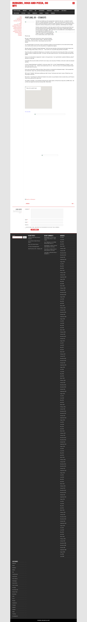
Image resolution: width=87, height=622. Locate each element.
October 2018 (62, 314)
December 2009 (63, 543)
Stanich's (20, 31)
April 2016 (62, 376)
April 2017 (62, 349)
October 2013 (62, 442)
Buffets (30, 10)
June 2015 (62, 398)
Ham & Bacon (56, 10)
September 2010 (63, 523)
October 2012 (62, 468)
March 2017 (62, 351)
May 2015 (62, 400)
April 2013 (62, 455)
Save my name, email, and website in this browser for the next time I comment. (42, 227)
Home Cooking (16, 13)
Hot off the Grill (17, 10)
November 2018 (63, 312)
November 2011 (63, 492)
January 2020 (62, 290)
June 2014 (62, 424)
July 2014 (62, 422)
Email (26, 222)
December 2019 (63, 292)
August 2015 (62, 393)
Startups (13, 609)
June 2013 (62, 450)
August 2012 (62, 472)
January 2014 (62, 435)
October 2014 (62, 415)
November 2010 (63, 518)
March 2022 (62, 246)
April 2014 (62, 428)
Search (13, 235)
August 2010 (62, 525)
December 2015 (63, 384)
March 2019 (62, 305)
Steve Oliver (46, 249)
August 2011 (62, 499)
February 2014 (62, 433)
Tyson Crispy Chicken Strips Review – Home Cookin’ (50, 238)
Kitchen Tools (14, 591)
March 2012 (62, 483)
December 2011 (63, 490)
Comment (27, 209)
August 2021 (62, 261)
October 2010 (62, 521)
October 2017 (62, 338)
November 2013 (63, 439)
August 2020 (62, 279)
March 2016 (62, 378)
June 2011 (62, 503)
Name (26, 219)
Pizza (29, 13)
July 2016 (62, 369)
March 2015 (62, 404)
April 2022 (62, 244)
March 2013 (62, 457)
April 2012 (62, 481)
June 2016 (62, 371)
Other (13, 596)
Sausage (41, 13)
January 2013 (62, 461)
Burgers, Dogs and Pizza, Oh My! (30, 4)
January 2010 (62, 540)
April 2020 (62, 283)
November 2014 (63, 413)
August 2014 (62, 420)
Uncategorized (15, 616)
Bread (13, 565)
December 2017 (63, 336)
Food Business (41, 10)
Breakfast (25, 10)
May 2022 (62, 241)
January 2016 (62, 382)
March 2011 (62, 510)
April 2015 (62, 402)
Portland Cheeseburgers (17, 28)
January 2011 (62, 514)
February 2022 (62, 248)
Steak (13, 611)
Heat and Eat (64, 10)
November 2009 (63, 545)
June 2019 (62, 299)
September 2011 (63, 496)
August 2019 (62, 296)
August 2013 (62, 446)
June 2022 (62, 239)
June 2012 (62, 477)
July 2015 (62, 395)
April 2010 (62, 534)
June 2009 (62, 556)
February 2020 (62, 288)
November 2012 (63, 466)
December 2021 (63, 252)
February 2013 (62, 459)
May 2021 (62, 266)
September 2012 (63, 470)
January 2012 (62, 488)
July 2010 (62, 527)
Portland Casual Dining (18, 27)
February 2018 (62, 332)
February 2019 (62, 307)
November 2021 (63, 255)
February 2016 (62, 380)
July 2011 (62, 501)
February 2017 (62, 354)
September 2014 (63, 417)
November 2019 (63, 294)
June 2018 (62, 323)
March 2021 (62, 270)
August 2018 (62, 318)
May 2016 (62, 373)
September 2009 (63, 549)
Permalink (20, 35)
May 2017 (62, 347)
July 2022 (62, 237)
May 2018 (62, 325)
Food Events (14, 576)
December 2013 (63, 437)
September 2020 (63, 277)
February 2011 (62, 512)
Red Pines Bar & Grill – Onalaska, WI (35, 248)
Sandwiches (34, 13)
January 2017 (62, 356)
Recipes (13, 600)
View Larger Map (27, 111)
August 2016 (62, 367)
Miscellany (14, 594)
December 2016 (63, 358)
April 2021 (62, 268)
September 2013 (63, 444)
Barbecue (14, 563)
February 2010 (62, 538)
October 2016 (62, 362)
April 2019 (62, 303)
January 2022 (62, 250)
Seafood (46, 13)
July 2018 (62, 321)
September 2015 (63, 391)
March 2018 (62, 329)
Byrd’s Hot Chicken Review (33, 244)
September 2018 (63, 316)
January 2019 (62, 310)
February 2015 (62, 406)
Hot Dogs (23, 13)
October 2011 (62, 494)
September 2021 (63, 259)
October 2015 (62, 389)
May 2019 (62, 301)
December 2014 (63, 411)
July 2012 (62, 474)
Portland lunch (15, 31)
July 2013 (62, 448)
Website (26, 225)
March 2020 (62, 285)
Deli (35, 10)
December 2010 (63, 516)
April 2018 (62, 327)
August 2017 (62, 340)
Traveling (53, 13)
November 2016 (63, 360)
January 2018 (62, 334)
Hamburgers (49, 10)
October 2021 (62, 257)
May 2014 (62, 426)
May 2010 (62, 532)
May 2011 (62, 505)
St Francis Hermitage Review (33, 246)
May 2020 (62, 281)
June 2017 (62, 345)
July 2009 (62, 554)
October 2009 (62, 547)
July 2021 (62, 263)
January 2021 (62, 274)
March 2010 (62, 536)
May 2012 (62, 479)
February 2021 (62, 272)
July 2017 (62, 343)
